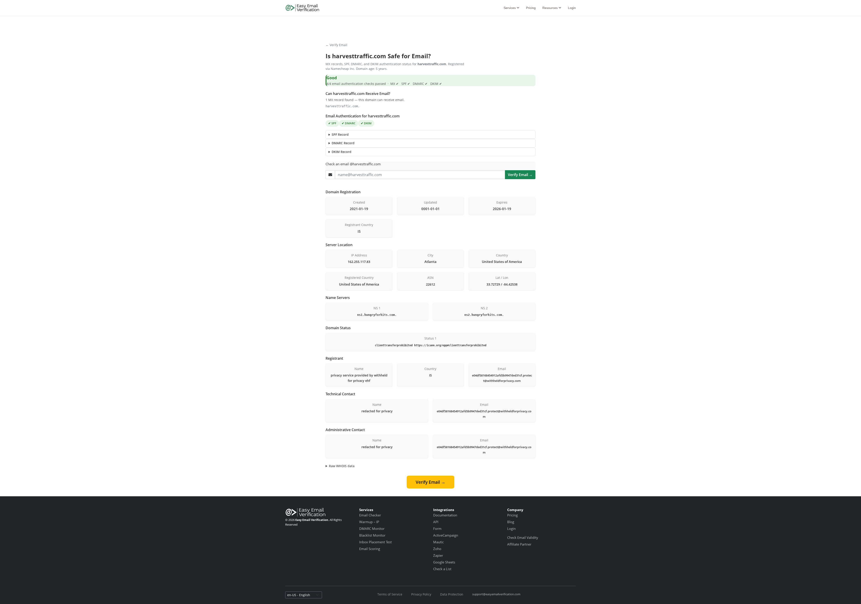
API (435, 522)
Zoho (437, 548)
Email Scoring (369, 548)
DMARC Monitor (372, 528)
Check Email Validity (522, 537)
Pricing (531, 8)
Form (437, 528)
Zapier (438, 555)
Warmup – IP (369, 522)
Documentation (445, 515)
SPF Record (340, 134)
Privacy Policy (421, 594)
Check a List (442, 569)
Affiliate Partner (519, 544)
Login (572, 8)
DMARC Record (343, 143)
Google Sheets (444, 562)
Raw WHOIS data (341, 466)
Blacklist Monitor (372, 535)
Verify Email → (520, 174)
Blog (510, 522)
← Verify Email (336, 45)
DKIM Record (341, 152)
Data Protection (451, 594)
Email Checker (370, 515)
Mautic (438, 542)
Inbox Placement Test (375, 542)
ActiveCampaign (445, 535)
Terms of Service (389, 594)
